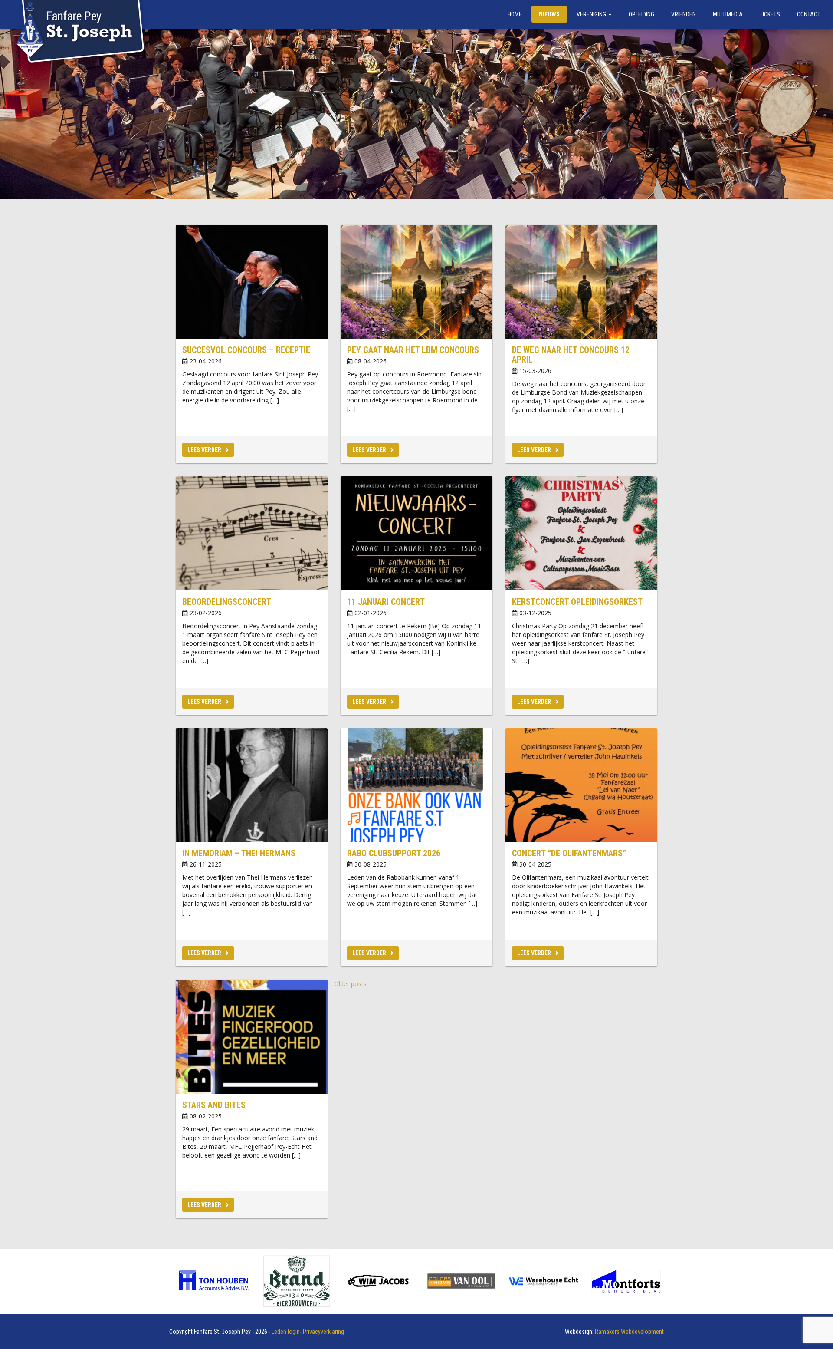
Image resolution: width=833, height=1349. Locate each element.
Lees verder (204, 449)
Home (515, 14)
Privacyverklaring (323, 1331)
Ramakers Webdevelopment (629, 1331)
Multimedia (728, 14)
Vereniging (592, 14)
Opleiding (641, 14)
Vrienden (683, 14)
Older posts (350, 984)
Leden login (286, 1331)
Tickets (770, 14)
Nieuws (549, 14)
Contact (808, 14)
